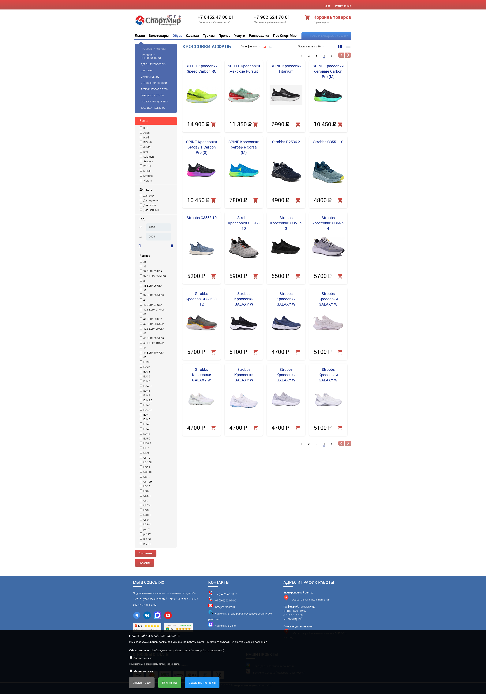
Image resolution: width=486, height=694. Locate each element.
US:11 (146, 467)
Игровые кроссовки (154, 83)
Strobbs (148, 176)
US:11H (147, 472)
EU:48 (146, 433)
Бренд (144, 121)
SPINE (147, 171)
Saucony (148, 161)
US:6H (147, 496)
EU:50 (146, 438)
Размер (145, 256)
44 (144, 347)
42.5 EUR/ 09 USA (153, 328)
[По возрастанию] (264, 46)
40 (144, 300)
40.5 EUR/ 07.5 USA (154, 309)
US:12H (147, 481)
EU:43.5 (147, 410)
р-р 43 (147, 539)
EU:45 (146, 419)
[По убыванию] (270, 46)
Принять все (170, 682)
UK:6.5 (147, 443)
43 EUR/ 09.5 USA (153, 338)
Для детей (149, 205)
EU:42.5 (147, 400)
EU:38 (146, 371)
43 (144, 333)
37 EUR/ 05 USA (152, 271)
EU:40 (146, 381)
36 (144, 261)
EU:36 (146, 362)
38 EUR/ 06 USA (152, 285)
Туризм (209, 35)
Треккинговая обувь (154, 89)
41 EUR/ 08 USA (152, 319)
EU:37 (146, 367)
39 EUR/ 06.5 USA (153, 295)
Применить (146, 553)
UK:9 (146, 453)
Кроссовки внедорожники (151, 56)
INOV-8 (147, 142)
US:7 (146, 500)
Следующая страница (348, 55)
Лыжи (140, 35)
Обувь (177, 35)
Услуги (239, 35)
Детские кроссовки (153, 64)
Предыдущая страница (341, 55)
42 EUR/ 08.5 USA (153, 324)
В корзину (214, 124)
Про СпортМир (285, 35)
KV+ (145, 152)
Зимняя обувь (150, 76)
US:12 (146, 477)
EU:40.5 (147, 386)
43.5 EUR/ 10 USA (153, 343)
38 (144, 281)
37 (144, 266)
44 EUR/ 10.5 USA (153, 352)
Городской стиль (152, 95)
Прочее (224, 35)
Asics (146, 132)
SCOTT (147, 166)
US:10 (146, 457)
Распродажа (259, 35)
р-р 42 (147, 534)
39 (144, 290)
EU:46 (146, 424)
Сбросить (145, 563)
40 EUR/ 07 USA (152, 305)
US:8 (146, 510)
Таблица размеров (153, 107)
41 (144, 314)
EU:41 (146, 390)
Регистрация (343, 6)
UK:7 (146, 448)
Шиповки (147, 70)
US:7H (147, 505)
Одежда (192, 35)
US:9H (147, 524)
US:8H (147, 515)
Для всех (148, 195)
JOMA (147, 147)
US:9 (146, 519)
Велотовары (159, 35)
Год (142, 219)
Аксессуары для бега (154, 101)
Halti (146, 137)
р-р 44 (147, 543)
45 (144, 357)
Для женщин (151, 210)
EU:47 (146, 429)
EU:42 (146, 395)
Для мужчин (151, 200)
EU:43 (146, 405)
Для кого (146, 189)
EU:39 (146, 376)
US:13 (146, 486)
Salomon (148, 156)
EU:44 (146, 414)
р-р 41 (147, 529)
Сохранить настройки (202, 682)
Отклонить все (142, 682)
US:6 (146, 491)
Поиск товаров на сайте (329, 36)
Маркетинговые (143, 671)
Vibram (147, 180)
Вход (327, 6)
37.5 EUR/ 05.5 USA (154, 276)
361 (145, 128)
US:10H (147, 462)
